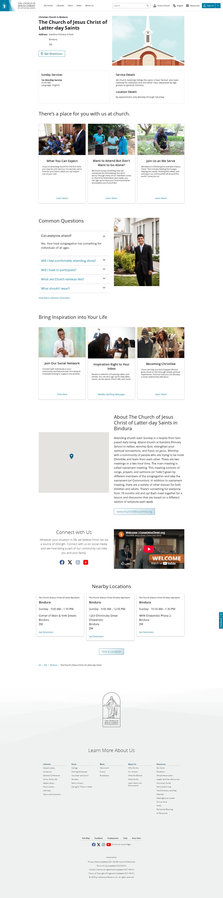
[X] (70, 562)
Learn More (62, 198)
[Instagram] (77, 562)
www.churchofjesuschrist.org (134, 511)
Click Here (62, 394)
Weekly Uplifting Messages (111, 394)
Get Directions (46, 632)
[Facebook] (62, 562)
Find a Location (111, 651)
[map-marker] (74, 458)
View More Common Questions (54, 297)
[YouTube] (85, 562)
